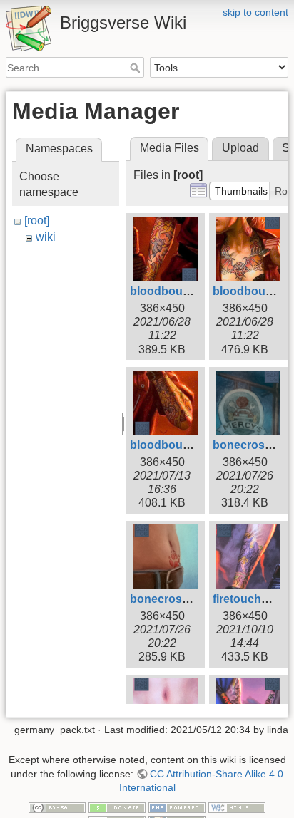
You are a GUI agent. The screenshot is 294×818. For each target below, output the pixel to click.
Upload (240, 148)
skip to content (255, 12)
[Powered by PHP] (177, 806)
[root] (36, 220)
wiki (46, 237)
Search (136, 68)
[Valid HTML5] (236, 806)
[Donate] (117, 806)
